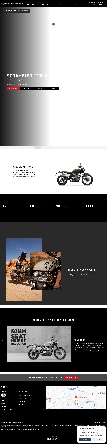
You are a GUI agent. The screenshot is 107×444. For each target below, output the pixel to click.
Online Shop (43, 3)
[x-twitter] (24, 405)
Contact (86, 3)
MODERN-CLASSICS (16, 10)
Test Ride (27, 88)
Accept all (85, 439)
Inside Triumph (75, 3)
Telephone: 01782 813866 (97, 3)
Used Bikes (33, 3)
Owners (70, 3)
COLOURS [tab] (44, 147)
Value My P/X (40, 88)
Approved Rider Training (62, 3)
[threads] (27, 405)
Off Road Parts (49, 3)
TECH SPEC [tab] (51, 147)
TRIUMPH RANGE (9, 10)
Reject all (98, 439)
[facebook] (20, 405)
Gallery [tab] (63, 147)
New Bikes (28, 3)
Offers (39, 3)
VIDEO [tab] (57, 147)
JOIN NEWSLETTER (71, 377)
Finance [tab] (70, 147)
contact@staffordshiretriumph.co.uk (32, 429)
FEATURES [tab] (37, 147)
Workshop (55, 3)
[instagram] (22, 405)
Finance (53, 88)
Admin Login (96, 422)
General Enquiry (14, 88)
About (81, 3)
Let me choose (98, 435)
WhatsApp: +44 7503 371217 (98, 4)
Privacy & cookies (102, 422)
